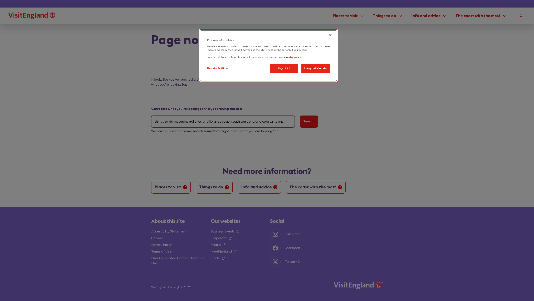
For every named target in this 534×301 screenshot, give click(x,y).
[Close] (330, 35)
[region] (268, 55)
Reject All (284, 68)
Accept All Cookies (316, 68)
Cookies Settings (217, 68)
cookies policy (292, 57)
